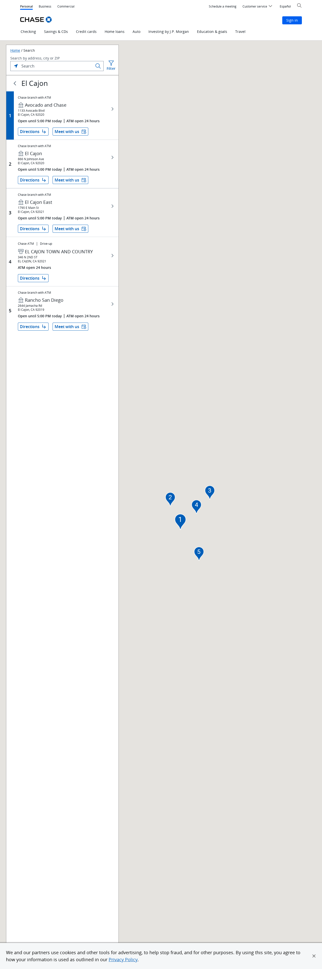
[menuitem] (222, 6)
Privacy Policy (123, 959)
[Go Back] (14, 83)
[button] (314, 956)
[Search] (98, 66)
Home (15, 50)
